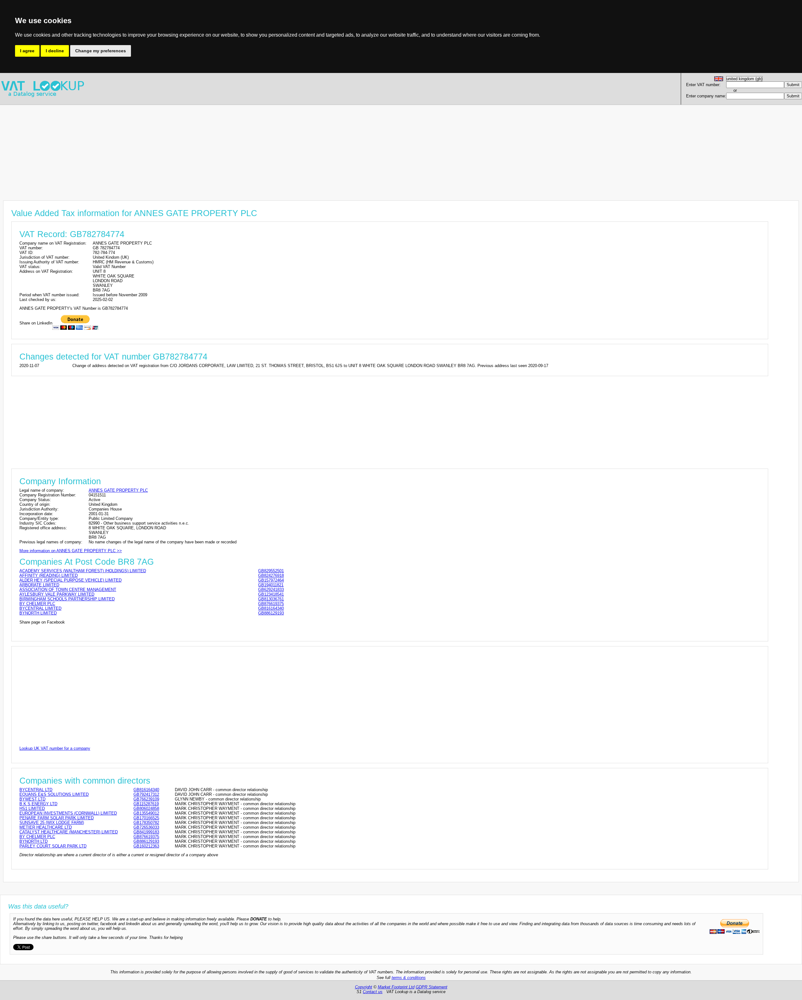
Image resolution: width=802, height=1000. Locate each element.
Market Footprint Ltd (396, 987)
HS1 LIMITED (32, 808)
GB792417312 (146, 794)
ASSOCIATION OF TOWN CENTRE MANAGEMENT (67, 589)
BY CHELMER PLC (37, 603)
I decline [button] (55, 50)
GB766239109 (146, 799)
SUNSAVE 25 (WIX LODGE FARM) (51, 822)
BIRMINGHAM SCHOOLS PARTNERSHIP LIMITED (67, 599)
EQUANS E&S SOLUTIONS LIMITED (54, 794)
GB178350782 (146, 822)
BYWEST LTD (32, 799)
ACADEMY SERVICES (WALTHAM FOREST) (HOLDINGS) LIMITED (82, 570)
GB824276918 (271, 575)
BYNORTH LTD (33, 841)
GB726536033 (146, 827)
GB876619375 (271, 603)
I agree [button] (27, 50)
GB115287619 (146, 803)
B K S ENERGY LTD (38, 803)
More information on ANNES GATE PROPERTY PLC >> (70, 550)
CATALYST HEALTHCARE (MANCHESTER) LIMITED (68, 832)
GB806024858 (146, 808)
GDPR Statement (431, 987)
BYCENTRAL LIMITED (40, 608)
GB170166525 (146, 818)
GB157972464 (271, 580)
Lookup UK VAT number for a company (54, 748)
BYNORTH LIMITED (38, 613)
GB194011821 (271, 585)
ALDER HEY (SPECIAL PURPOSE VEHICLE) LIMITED (70, 580)
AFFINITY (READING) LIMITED (48, 575)
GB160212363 (146, 846)
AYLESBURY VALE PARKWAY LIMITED (56, 594)
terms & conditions (409, 977)
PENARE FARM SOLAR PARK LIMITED (56, 818)
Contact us (373, 991)
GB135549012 (146, 813)
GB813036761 (271, 599)
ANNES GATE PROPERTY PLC (118, 490)
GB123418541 (271, 594)
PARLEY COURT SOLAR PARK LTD (52, 846)
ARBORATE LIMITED (39, 585)
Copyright (363, 987)
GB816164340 (271, 608)
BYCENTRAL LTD (35, 789)
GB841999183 (146, 832)
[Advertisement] (188, 149)
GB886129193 (271, 613)
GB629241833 (271, 589)
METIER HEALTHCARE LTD (45, 827)
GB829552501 (271, 570)
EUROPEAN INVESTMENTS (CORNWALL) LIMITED (68, 813)
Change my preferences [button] (100, 50)
